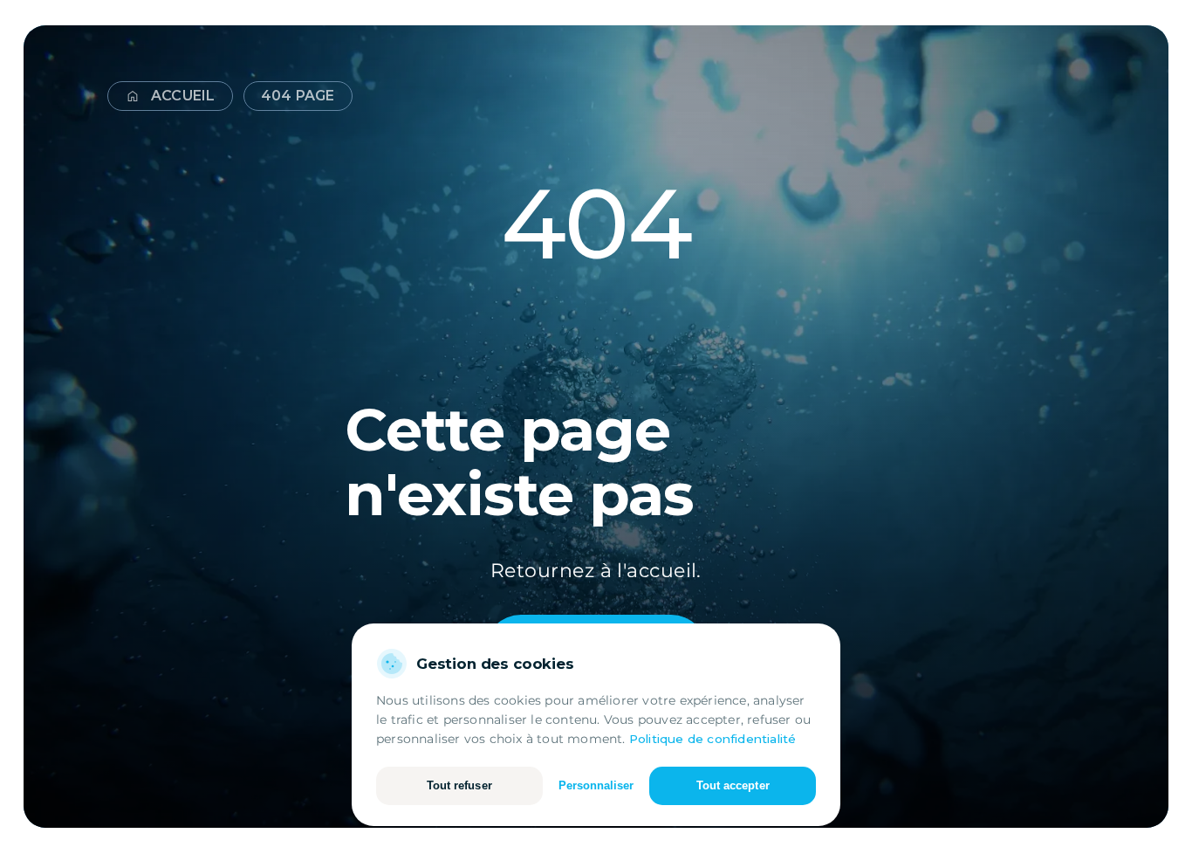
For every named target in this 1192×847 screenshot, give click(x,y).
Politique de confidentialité (713, 739)
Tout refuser (459, 785)
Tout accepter (733, 785)
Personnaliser (596, 785)
